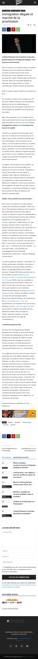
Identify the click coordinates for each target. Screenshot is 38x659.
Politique (5, 468)
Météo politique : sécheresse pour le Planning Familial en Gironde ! (24, 465)
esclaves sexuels (27, 422)
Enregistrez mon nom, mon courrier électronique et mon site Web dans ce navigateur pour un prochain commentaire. (19, 569)
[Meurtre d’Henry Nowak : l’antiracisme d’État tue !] (7, 484)
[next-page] (6, 521)
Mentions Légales (29, 656)
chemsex (10, 422)
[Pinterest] (13, 29)
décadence (17, 422)
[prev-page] (3, 521)
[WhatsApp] (18, 29)
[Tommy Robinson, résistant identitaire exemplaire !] (7, 513)
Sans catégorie (12, 7)
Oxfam (12, 277)
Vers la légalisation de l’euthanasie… (9, 450)
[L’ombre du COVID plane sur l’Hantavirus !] (7, 503)
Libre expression (23, 7)
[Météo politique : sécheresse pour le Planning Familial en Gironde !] (7, 465)
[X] (9, 29)
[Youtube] (27, 646)
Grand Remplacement (6, 486)
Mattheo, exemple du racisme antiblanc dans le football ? (23, 494)
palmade (13, 424)
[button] (3, 2)
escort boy (6, 424)
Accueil (4, 7)
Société (23, 10)
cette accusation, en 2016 (25, 306)
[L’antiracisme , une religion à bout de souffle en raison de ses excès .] (7, 474)
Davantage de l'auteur (20, 457)
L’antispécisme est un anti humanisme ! (28, 450)
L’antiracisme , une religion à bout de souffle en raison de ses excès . (24, 475)
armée (20, 125)
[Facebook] (4, 29)
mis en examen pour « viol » (15, 301)
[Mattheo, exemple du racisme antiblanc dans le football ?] (7, 494)
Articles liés (6, 457)
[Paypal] (16, 646)
